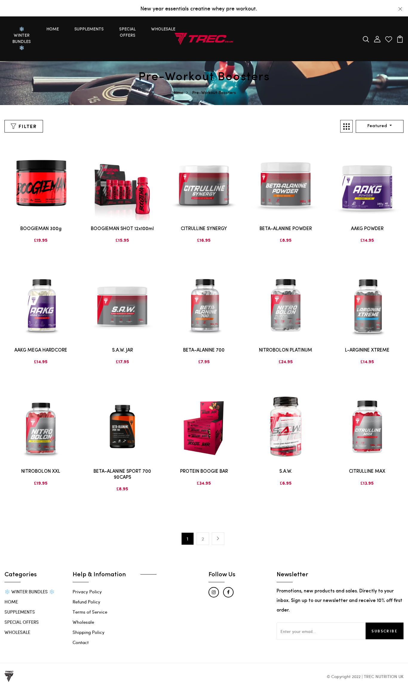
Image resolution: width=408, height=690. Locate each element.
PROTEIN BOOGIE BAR (204, 471)
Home (177, 92)
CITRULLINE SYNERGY (204, 229)
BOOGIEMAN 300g (41, 229)
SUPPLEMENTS (89, 29)
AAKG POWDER (367, 229)
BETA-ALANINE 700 (204, 350)
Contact (81, 642)
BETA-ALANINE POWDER (286, 229)
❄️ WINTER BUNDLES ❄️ (21, 38)
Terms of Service (90, 612)
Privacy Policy (87, 591)
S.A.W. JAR (122, 350)
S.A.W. (285, 471)
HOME (52, 29)
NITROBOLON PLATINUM (285, 350)
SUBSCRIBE (385, 631)
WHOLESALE (163, 29)
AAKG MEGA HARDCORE (40, 350)
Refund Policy (86, 602)
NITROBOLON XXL (40, 471)
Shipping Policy (89, 632)
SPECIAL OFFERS (127, 32)
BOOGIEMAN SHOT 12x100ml (122, 229)
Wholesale (83, 622)
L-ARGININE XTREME (367, 350)
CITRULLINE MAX (367, 471)
